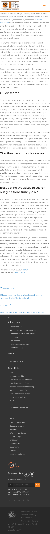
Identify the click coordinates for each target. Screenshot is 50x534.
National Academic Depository (22, 387)
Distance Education (17, 422)
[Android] (31, 474)
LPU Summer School (18, 433)
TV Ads (12, 358)
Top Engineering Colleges (20, 344)
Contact (13, 451)
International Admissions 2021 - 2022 (24, 330)
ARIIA (12, 419)
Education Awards (17, 426)
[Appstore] (26, 474)
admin (25, 270)
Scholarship (14, 337)
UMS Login (14, 440)
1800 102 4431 (23, 492)
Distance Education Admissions (22, 334)
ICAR (12, 401)
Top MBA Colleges (17, 348)
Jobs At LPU (14, 447)
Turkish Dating (19, 272)
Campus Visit (15, 443)
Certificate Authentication (20, 383)
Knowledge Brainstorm (19, 397)
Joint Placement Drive (18, 390)
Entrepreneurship (17, 376)
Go (37, 485)
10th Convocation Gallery (19, 394)
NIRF (12, 404)
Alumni (12, 373)
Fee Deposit (15, 341)
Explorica (13, 429)
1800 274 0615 (23, 495)
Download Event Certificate (21, 380)
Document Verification (19, 408)
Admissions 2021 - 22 (17, 327)
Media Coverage (16, 361)
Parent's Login (15, 436)
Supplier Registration (18, 454)
